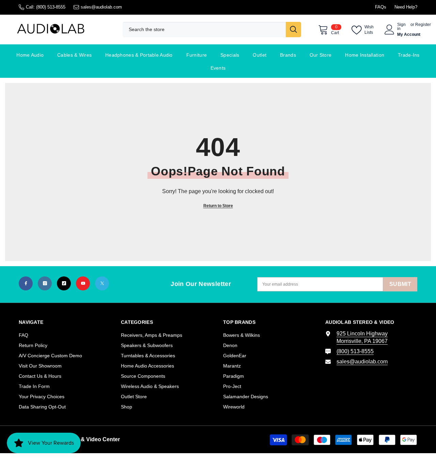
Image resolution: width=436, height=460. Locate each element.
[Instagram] (45, 283)
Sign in (401, 27)
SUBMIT (400, 284)
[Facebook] (26, 283)
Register (423, 25)
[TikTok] (64, 283)
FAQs (380, 7)
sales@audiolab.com (101, 7)
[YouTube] (83, 283)
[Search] (212, 29)
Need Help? (405, 7)
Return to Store (218, 205)
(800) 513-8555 (50, 7)
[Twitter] (102, 283)
